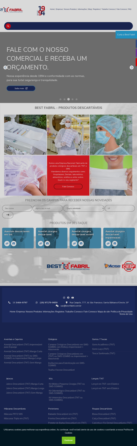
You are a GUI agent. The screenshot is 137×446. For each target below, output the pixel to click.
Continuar (68, 440)
